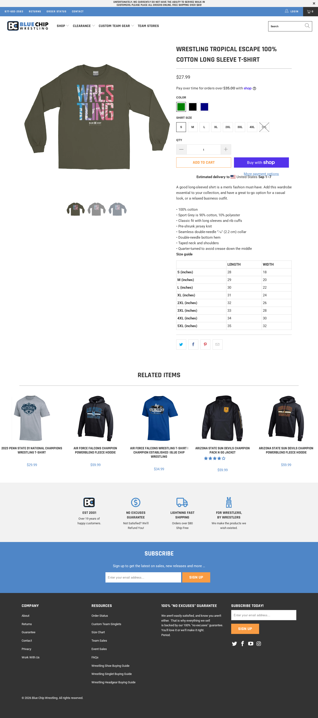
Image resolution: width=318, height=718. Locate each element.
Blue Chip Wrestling (45, 698)
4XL (252, 127)
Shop (61, 26)
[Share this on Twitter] (181, 344)
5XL (264, 127)
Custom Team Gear (114, 26)
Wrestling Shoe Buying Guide (110, 665)
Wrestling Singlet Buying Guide (111, 674)
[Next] (163, 118)
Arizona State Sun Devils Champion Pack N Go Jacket (222, 418)
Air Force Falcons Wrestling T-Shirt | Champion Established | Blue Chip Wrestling (158, 418)
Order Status (56, 11)
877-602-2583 (14, 11)
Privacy (26, 649)
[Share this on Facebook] (193, 344)
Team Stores (148, 26)
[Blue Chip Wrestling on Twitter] (234, 644)
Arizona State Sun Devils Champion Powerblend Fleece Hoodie (286, 418)
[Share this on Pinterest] (205, 344)
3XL (240, 127)
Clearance (82, 26)
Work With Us (31, 657)
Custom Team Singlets (106, 624)
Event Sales (99, 649)
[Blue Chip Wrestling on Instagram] (258, 644)
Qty (179, 140)
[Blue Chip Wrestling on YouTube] (250, 644)
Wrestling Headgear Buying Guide (113, 682)
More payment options (261, 174)
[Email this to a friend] (218, 344)
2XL (227, 127)
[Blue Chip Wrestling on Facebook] (242, 644)
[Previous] (29, 118)
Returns (35, 11)
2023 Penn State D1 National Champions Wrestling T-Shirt (31, 418)
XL (216, 127)
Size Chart (98, 632)
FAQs (94, 657)
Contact (78, 11)
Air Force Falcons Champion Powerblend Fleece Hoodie (95, 418)
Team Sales (99, 640)
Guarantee (28, 632)
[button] (214, 458)
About (25, 615)
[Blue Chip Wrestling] (28, 26)
